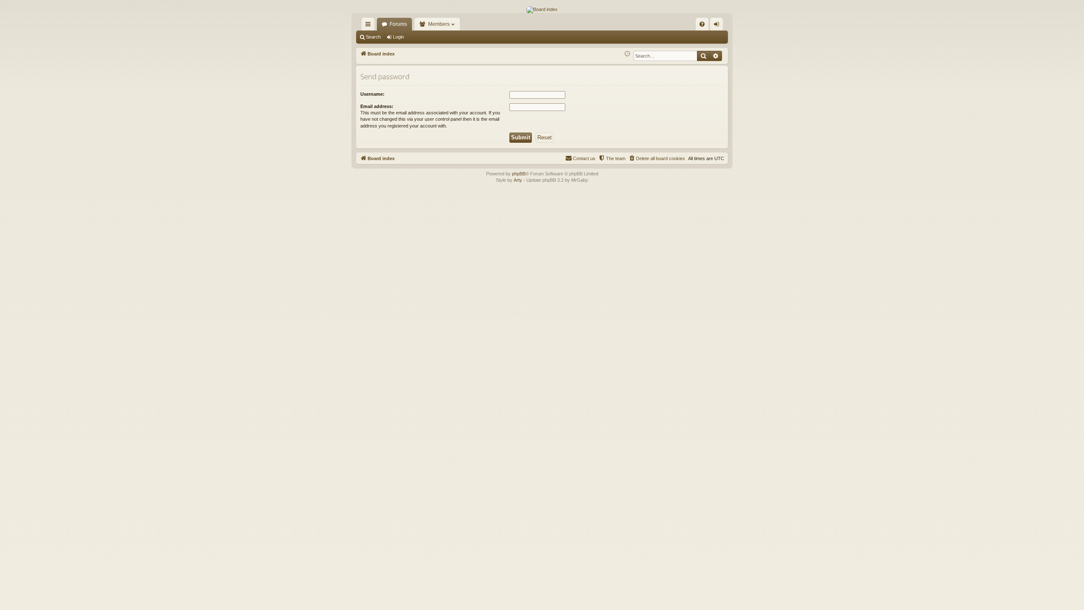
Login (398, 36)
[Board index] (542, 9)
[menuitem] (702, 24)
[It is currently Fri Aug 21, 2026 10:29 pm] (627, 54)
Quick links (369, 25)
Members (439, 24)
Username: (372, 94)
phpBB (518, 173)
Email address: (376, 106)
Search (373, 36)
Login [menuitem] (718, 25)
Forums (398, 24)
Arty (518, 180)
